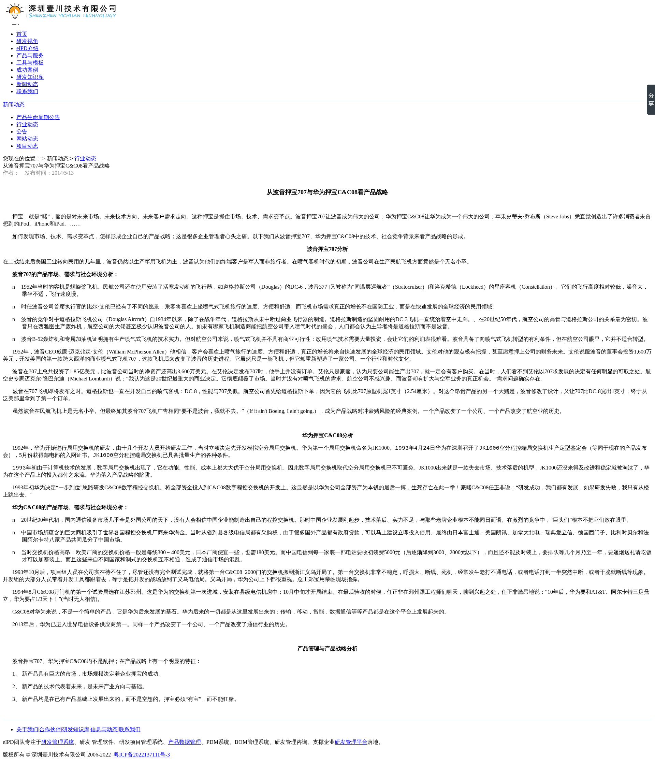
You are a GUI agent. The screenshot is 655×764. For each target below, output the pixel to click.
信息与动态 (104, 729)
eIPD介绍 (27, 48)
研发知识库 (30, 77)
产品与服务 (30, 55)
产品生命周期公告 (38, 117)
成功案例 (27, 70)
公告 (21, 131)
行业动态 (27, 124)
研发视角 (27, 41)
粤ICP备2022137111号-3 (142, 755)
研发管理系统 (57, 742)
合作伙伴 (50, 729)
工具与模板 (30, 63)
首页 (21, 34)
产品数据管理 (184, 742)
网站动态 (27, 139)
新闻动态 (27, 84)
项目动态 (27, 146)
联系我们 (27, 91)
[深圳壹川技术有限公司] (18, 22)
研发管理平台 (351, 742)
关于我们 (27, 729)
